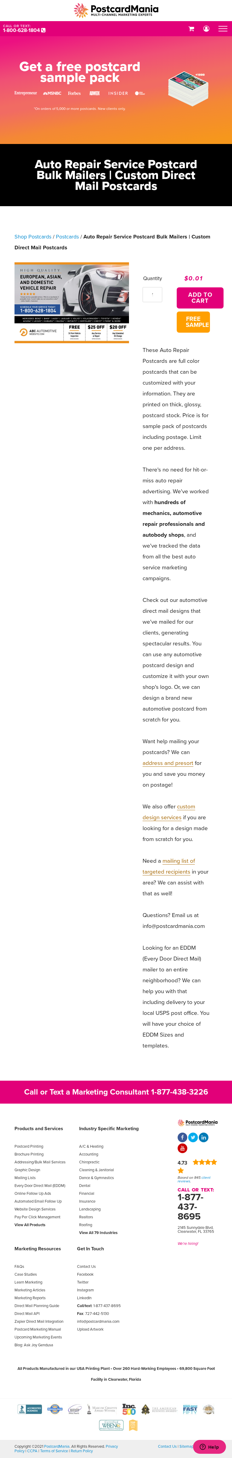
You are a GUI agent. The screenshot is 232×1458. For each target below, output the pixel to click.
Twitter (83, 1282)
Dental (84, 1185)
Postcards (67, 237)
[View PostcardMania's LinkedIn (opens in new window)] (203, 1138)
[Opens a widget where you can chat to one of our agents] (209, 1447)
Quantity (152, 278)
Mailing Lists (25, 1177)
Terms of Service (54, 1451)
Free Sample (197, 322)
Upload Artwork (90, 1329)
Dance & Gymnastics (96, 1177)
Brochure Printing (29, 1154)
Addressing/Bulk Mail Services (40, 1162)
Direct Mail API (27, 1313)
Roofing (85, 1225)
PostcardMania (56, 1446)
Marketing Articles (29, 1290)
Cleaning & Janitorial (96, 1170)
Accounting (88, 1154)
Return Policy (82, 1451)
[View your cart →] (191, 28)
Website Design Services (35, 1209)
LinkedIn (84, 1298)
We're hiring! (188, 1243)
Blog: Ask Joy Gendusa (33, 1345)
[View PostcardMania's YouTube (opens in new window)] (182, 1148)
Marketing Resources (37, 1249)
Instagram (85, 1290)
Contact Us (86, 1266)
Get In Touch (90, 1249)
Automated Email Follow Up (38, 1201)
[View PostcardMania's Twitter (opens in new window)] (193, 1138)
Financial (86, 1193)
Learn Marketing (28, 1282)
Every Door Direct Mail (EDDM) (39, 1185)
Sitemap (186, 1446)
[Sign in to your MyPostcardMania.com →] (206, 28)
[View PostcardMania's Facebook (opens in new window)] (182, 1138)
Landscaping (90, 1209)
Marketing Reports (30, 1298)
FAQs (19, 1266)
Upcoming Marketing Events (38, 1337)
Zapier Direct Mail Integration (38, 1321)
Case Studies (25, 1274)
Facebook (85, 1274)
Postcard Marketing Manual (37, 1329)
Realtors (86, 1217)
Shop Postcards (32, 237)
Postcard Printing (28, 1146)
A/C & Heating (91, 1146)
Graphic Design (27, 1170)
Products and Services (38, 1129)
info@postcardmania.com (98, 1321)
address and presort (168, 763)
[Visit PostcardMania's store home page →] (116, 10)
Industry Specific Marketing (109, 1129)
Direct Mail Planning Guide (36, 1305)
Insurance (87, 1201)
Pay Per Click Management (37, 1217)
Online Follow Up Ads (32, 1193)
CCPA (32, 1451)
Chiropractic (89, 1162)
